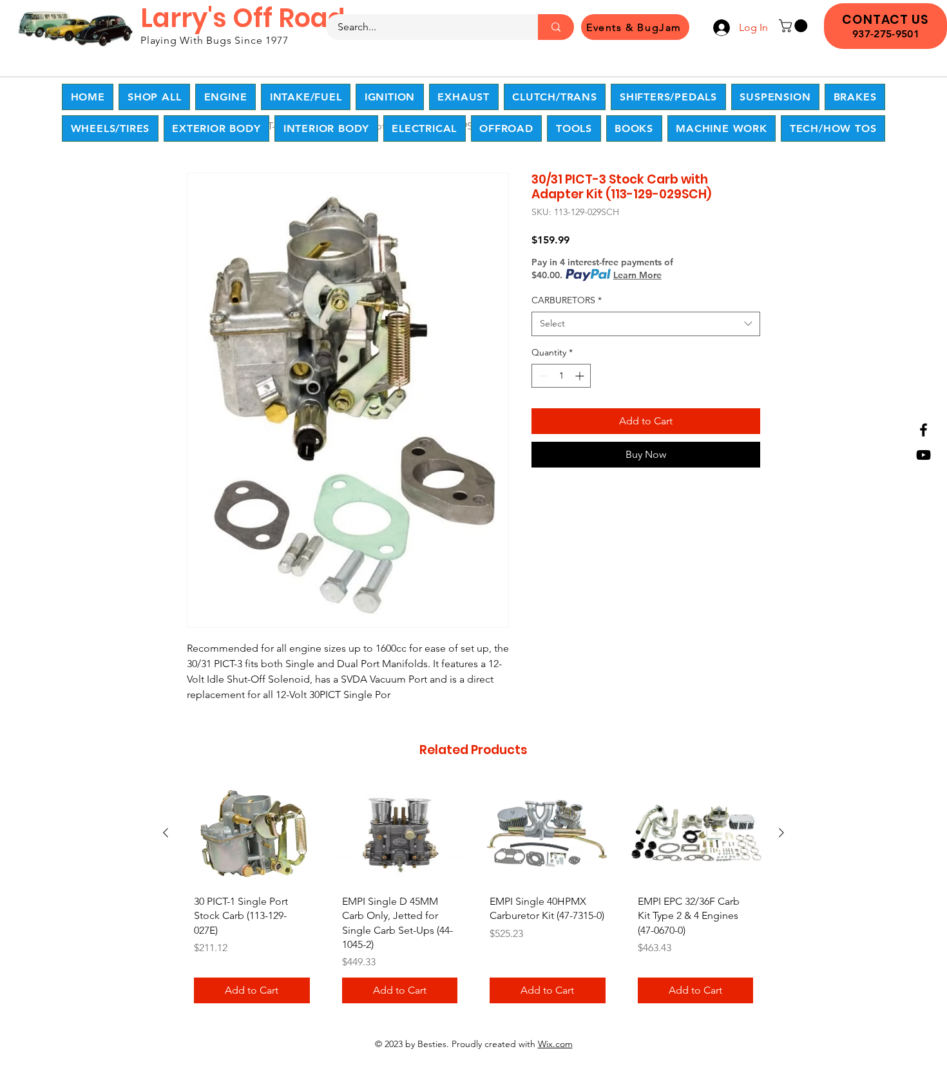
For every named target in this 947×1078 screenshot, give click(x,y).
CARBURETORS (566, 300)
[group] (473, 898)
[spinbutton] (561, 375)
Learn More (637, 275)
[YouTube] (923, 455)
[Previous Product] (165, 832)
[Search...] (556, 27)
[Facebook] (923, 430)
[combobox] (645, 324)
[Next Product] (781, 832)
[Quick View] (252, 833)
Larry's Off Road (242, 18)
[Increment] (581, 375)
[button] (794, 25)
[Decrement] (541, 375)
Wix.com (555, 1044)
